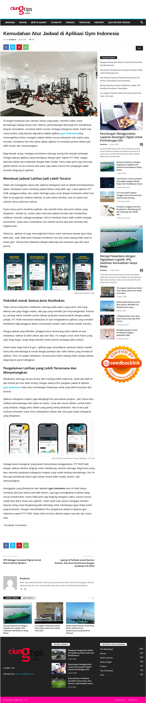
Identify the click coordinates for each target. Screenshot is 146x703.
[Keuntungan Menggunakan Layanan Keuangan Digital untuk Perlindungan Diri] (121, 116)
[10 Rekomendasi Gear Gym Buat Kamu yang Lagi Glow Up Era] (107, 320)
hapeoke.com (120, 700)
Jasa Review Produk (119, 22)
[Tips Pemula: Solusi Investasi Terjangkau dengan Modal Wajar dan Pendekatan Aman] (107, 182)
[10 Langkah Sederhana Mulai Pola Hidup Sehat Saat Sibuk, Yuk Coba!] (49, 613)
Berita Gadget (39, 22)
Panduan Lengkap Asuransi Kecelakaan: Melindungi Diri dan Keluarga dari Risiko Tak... (128, 210)
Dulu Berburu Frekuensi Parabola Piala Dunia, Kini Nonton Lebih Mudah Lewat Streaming (120, 79)
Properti (99, 22)
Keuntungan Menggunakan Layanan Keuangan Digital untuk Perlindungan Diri (121, 71)
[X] (13, 47)
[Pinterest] (19, 47)
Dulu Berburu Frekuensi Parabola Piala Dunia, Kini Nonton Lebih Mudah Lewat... (81, 681)
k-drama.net (132, 700)
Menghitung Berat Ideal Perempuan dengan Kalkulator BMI (126, 332)
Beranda (10, 22)
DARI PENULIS (28, 598)
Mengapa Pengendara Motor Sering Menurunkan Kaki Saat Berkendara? (121, 63)
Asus (102, 675)
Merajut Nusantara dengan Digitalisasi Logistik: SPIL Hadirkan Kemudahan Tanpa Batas (16, 629)
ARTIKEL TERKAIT (12, 598)
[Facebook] (6, 47)
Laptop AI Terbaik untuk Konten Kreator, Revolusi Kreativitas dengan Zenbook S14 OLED (74, 563)
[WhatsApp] (26, 47)
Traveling (84, 22)
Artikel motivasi (106, 658)
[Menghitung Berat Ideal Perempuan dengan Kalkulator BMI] (107, 334)
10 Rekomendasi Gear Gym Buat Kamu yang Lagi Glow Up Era (128, 318)
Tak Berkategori (106, 649)
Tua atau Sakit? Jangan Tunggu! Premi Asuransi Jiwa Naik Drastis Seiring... (129, 195)
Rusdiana (12, 39)
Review (23, 22)
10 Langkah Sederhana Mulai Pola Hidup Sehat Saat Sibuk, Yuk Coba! (47, 628)
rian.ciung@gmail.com (25, 674)
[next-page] (93, 598)
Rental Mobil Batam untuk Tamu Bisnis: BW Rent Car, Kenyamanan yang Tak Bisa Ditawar (80, 629)
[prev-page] (89, 598)
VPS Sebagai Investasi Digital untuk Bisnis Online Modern (22, 561)
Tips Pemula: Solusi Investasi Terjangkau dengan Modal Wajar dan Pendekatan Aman (129, 181)
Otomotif (56, 22)
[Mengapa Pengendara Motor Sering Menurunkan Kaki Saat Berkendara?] (59, 654)
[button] (141, 22)
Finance (70, 22)
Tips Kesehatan (106, 671)
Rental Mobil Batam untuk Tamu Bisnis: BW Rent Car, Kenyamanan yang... (128, 304)
